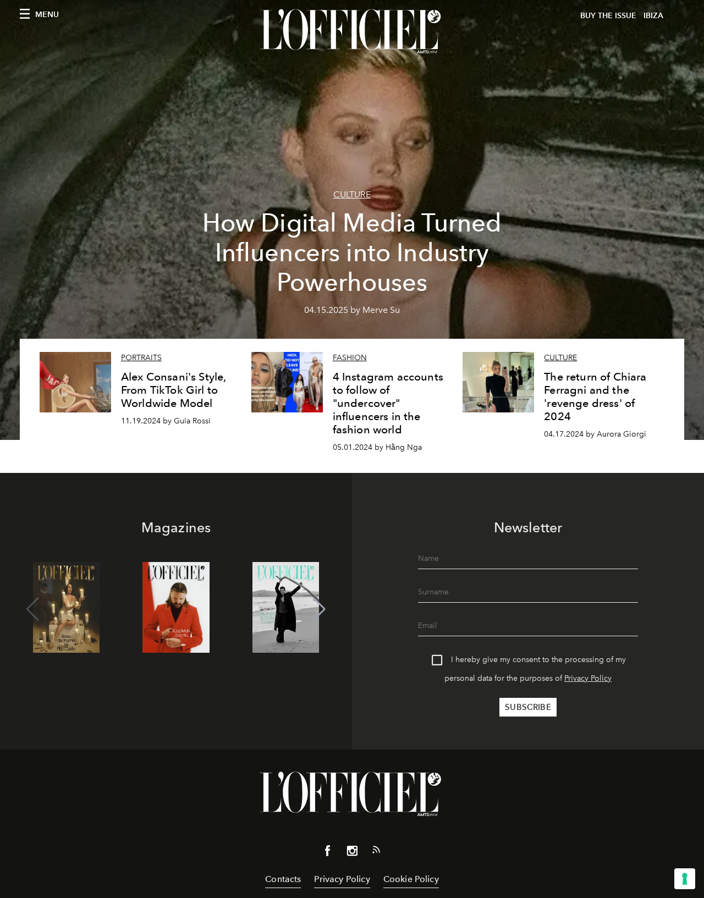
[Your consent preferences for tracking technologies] (684, 878)
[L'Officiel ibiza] (352, 31)
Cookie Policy (411, 879)
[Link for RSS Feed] (376, 851)
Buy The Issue (608, 15)
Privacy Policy (588, 678)
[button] (319, 609)
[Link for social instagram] (352, 852)
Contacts (283, 879)
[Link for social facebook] (327, 852)
